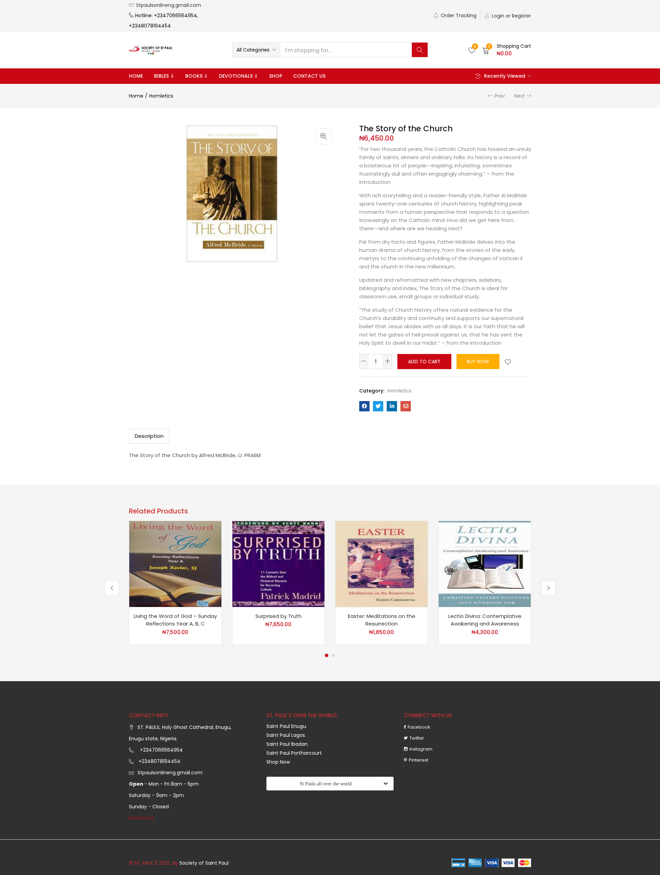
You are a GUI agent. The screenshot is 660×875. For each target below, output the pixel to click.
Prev (500, 95)
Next (519, 95)
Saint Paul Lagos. (286, 735)
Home (136, 76)
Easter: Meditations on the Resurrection (381, 620)
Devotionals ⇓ (238, 76)
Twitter (416, 738)
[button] (256, 50)
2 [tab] (333, 655)
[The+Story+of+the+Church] (378, 406)
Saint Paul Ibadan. (287, 744)
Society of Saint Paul (204, 863)
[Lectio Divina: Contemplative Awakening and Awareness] (485, 563)
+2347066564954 (160, 749)
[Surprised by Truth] (278, 563)
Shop (275, 76)
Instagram (420, 749)
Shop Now (278, 761)
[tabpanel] (175, 583)
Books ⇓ (196, 76)
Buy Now (478, 361)
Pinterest (418, 760)
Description (149, 436)
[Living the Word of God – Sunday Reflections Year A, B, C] (175, 563)
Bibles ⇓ (164, 76)
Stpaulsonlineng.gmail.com (168, 5)
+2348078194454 (158, 761)
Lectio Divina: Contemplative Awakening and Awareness (484, 620)
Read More (141, 818)
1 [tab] (326, 655)
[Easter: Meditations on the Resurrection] (382, 563)
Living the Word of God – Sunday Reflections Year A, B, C (175, 620)
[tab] (149, 436)
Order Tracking (458, 15)
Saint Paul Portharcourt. (294, 753)
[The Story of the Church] (364, 406)
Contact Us (309, 76)
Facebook (419, 727)
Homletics (161, 95)
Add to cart (424, 361)
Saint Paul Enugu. (286, 726)
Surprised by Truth (278, 616)
